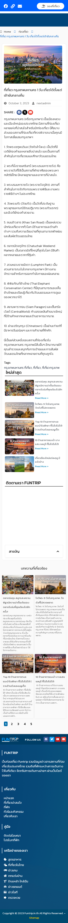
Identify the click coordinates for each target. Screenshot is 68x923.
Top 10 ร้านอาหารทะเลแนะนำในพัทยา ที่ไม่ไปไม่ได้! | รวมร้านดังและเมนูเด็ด (48, 425)
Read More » (42, 398)
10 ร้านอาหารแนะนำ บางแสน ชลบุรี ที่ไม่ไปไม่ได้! (47, 442)
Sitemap (34, 918)
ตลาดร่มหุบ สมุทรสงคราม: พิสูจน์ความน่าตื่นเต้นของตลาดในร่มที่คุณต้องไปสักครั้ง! (49, 387)
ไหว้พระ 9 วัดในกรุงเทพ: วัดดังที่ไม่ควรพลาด (47, 406)
